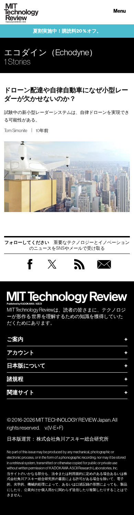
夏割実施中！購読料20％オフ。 (67, 31)
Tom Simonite (15, 130)
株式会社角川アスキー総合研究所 (72, 439)
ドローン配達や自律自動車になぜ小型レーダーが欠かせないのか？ (66, 94)
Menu (119, 11)
